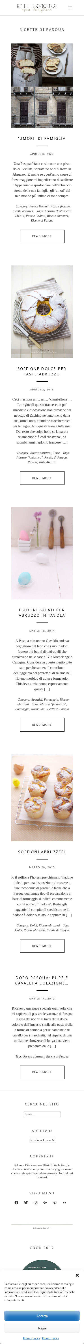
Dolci (33, 925)
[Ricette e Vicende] (38, 11)
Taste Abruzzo (47, 462)
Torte (56, 452)
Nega (42, 1328)
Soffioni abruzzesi (42, 851)
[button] (77, 1275)
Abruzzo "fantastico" (58, 211)
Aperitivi (36, 699)
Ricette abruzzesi (23, 211)
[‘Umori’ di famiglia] (42, 85)
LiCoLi (19, 216)
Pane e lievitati (39, 206)
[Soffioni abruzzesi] (42, 797)
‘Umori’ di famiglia (42, 138)
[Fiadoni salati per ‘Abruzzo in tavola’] (42, 553)
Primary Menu (70, 8)
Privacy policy (31, 1338)
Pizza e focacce (60, 206)
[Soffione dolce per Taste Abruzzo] (42, 311)
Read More (42, 236)
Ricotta (32, 462)
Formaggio (51, 699)
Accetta (42, 1316)
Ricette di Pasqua (42, 220)
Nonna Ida (38, 709)
